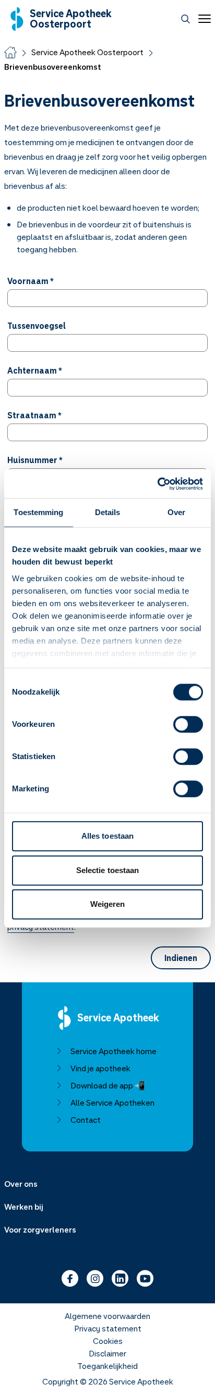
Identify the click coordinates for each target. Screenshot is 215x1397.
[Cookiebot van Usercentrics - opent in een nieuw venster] (157, 484)
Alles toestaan (107, 835)
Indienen (180, 958)
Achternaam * (34, 370)
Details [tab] (108, 512)
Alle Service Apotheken (112, 1102)
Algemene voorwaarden (107, 1316)
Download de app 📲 (107, 1085)
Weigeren (107, 904)
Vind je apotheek (100, 1068)
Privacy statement (107, 1328)
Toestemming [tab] (38, 512)
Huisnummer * (35, 460)
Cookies (108, 1341)
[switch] (188, 724)
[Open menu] (202, 19)
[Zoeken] (185, 19)
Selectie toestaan (107, 870)
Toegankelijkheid (107, 1366)
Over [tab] (176, 512)
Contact (85, 1119)
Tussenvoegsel (36, 325)
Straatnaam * (34, 415)
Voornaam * (30, 281)
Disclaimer (107, 1353)
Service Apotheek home (113, 1051)
